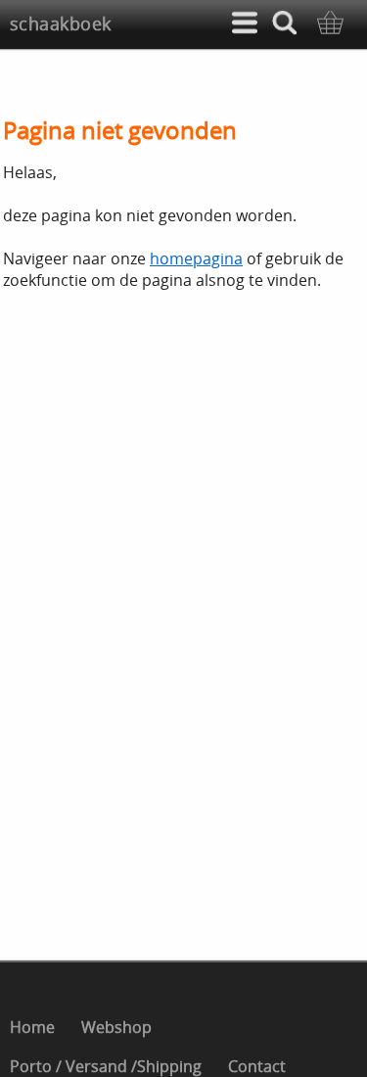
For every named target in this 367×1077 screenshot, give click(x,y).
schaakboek (61, 23)
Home (32, 1027)
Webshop (116, 1027)
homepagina (196, 258)
